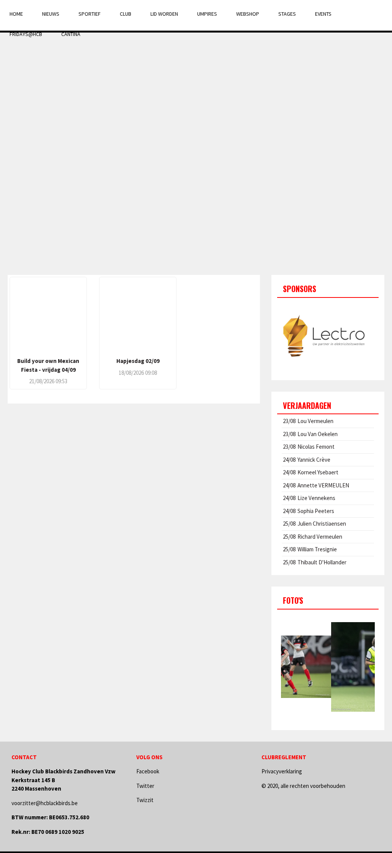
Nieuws (50, 13)
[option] (328, 336)
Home (16, 13)
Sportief (89, 13)
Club (125, 13)
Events (323, 13)
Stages (287, 13)
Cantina (70, 34)
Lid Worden (164, 13)
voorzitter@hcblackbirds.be (44, 803)
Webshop (247, 13)
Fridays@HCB (26, 34)
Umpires (207, 13)
